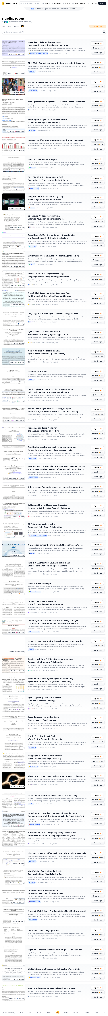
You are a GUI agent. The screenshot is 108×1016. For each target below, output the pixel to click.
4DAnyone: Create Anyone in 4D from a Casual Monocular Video (56, 82)
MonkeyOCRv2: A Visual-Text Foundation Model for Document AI (57, 911)
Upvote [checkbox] (97, 43)
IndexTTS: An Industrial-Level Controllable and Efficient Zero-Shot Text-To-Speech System (49, 564)
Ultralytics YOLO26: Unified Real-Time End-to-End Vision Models (57, 853)
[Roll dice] (104, 31)
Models (47, 3)
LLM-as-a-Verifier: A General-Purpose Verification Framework (55, 140)
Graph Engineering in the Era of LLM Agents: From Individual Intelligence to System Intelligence (50, 391)
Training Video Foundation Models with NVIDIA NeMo (52, 988)
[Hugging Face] (57, 1012)
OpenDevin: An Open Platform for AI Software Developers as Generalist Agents (46, 217)
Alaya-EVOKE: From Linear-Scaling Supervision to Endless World (56, 776)
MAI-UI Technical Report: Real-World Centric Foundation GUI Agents (45, 737)
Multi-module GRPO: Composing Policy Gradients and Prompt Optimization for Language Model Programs (52, 834)
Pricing (82, 3)
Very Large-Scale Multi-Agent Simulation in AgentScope (53, 313)
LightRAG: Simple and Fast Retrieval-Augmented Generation (55, 949)
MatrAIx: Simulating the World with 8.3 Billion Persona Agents (55, 544)
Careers (48, 1012)
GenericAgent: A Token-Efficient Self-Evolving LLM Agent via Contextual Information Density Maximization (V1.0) (53, 622)
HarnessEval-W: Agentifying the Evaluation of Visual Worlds (55, 641)
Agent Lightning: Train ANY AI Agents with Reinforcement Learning (44, 699)
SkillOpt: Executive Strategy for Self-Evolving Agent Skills (54, 968)
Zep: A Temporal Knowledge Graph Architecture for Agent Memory (43, 718)
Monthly (16, 26)
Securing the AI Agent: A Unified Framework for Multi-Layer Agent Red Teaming (47, 121)
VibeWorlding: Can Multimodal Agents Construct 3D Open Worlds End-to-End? (45, 872)
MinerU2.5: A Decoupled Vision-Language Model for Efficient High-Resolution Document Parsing (49, 294)
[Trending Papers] (22, 26)
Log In (94, 3)
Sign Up (102, 3)
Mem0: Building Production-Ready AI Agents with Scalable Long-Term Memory (46, 352)
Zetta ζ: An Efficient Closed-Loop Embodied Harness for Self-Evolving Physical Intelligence (49, 506)
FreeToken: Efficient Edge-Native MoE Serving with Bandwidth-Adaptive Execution (48, 43)
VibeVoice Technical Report (40, 583)
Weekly (10, 26)
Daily (4, 26)
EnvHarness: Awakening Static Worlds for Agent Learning (53, 255)
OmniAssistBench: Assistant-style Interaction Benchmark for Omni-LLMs (45, 892)
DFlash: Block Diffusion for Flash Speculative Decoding (52, 795)
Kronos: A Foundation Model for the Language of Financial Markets (43, 429)
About (39, 1012)
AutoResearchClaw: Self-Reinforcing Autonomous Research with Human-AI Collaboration (50, 660)
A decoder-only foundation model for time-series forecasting (55, 487)
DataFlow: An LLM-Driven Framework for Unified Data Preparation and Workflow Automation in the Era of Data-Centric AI (57, 815)
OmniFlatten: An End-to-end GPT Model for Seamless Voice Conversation (45, 603)
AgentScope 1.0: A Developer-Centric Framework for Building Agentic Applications (48, 333)
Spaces (67, 3)
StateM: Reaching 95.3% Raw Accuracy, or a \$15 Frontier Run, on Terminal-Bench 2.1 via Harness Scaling (53, 410)
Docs (76, 3)
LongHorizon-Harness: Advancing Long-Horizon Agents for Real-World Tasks (46, 198)
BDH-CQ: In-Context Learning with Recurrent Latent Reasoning (56, 63)
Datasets (57, 3)
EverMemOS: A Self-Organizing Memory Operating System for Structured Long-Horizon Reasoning (50, 680)
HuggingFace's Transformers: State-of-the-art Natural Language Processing (45, 757)
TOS (21, 1012)
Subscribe (73, 9)
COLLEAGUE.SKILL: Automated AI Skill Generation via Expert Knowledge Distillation (48, 178)
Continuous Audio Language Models (44, 930)
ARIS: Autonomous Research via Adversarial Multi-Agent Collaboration (45, 525)
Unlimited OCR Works (37, 371)
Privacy (30, 1012)
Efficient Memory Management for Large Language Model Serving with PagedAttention (49, 275)
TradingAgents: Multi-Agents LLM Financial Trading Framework (56, 101)
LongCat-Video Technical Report (42, 159)
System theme (9, 1012)
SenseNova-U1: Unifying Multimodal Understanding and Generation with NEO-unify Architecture (51, 236)
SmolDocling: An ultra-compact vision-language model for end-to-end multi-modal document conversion (52, 448)
